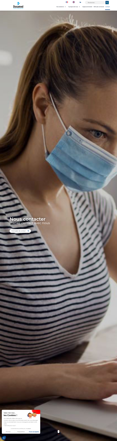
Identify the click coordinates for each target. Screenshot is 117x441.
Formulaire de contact (19, 231)
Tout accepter (34, 432)
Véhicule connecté (99, 6)
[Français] (67, 2)
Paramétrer (21, 432)
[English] (74, 2)
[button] (4, 438)
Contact (107, 6)
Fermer (8, 432)
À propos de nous (73, 6)
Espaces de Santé (87, 6)
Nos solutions (60, 6)
